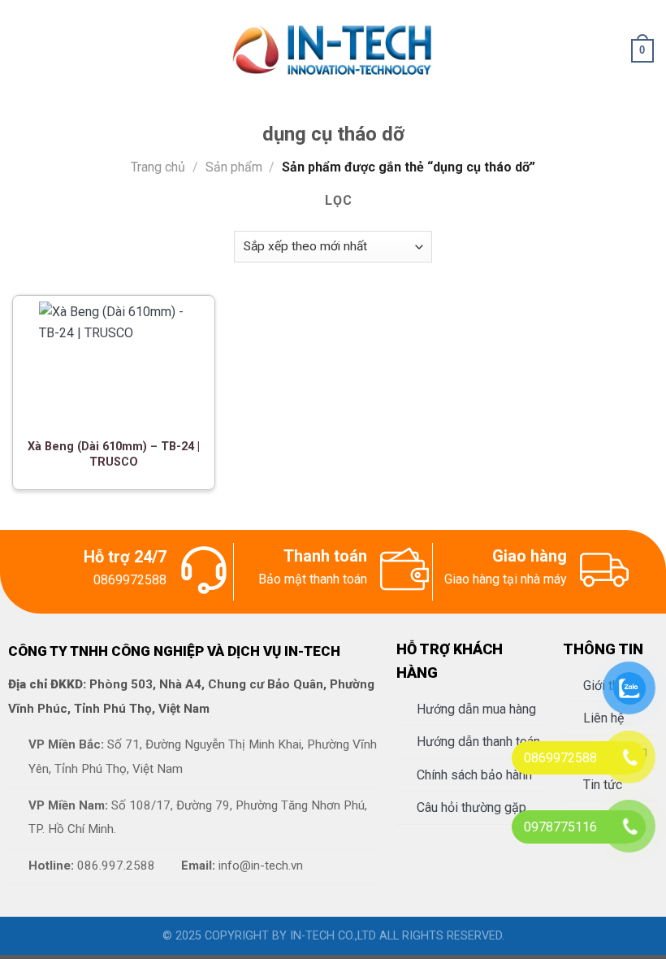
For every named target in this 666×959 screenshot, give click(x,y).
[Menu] (22, 51)
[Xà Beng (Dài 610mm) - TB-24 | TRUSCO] (113, 362)
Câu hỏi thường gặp (471, 807)
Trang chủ (158, 167)
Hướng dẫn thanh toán (478, 741)
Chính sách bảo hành (474, 775)
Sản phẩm (233, 167)
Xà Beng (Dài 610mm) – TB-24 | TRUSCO (114, 454)
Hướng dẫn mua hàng (476, 709)
